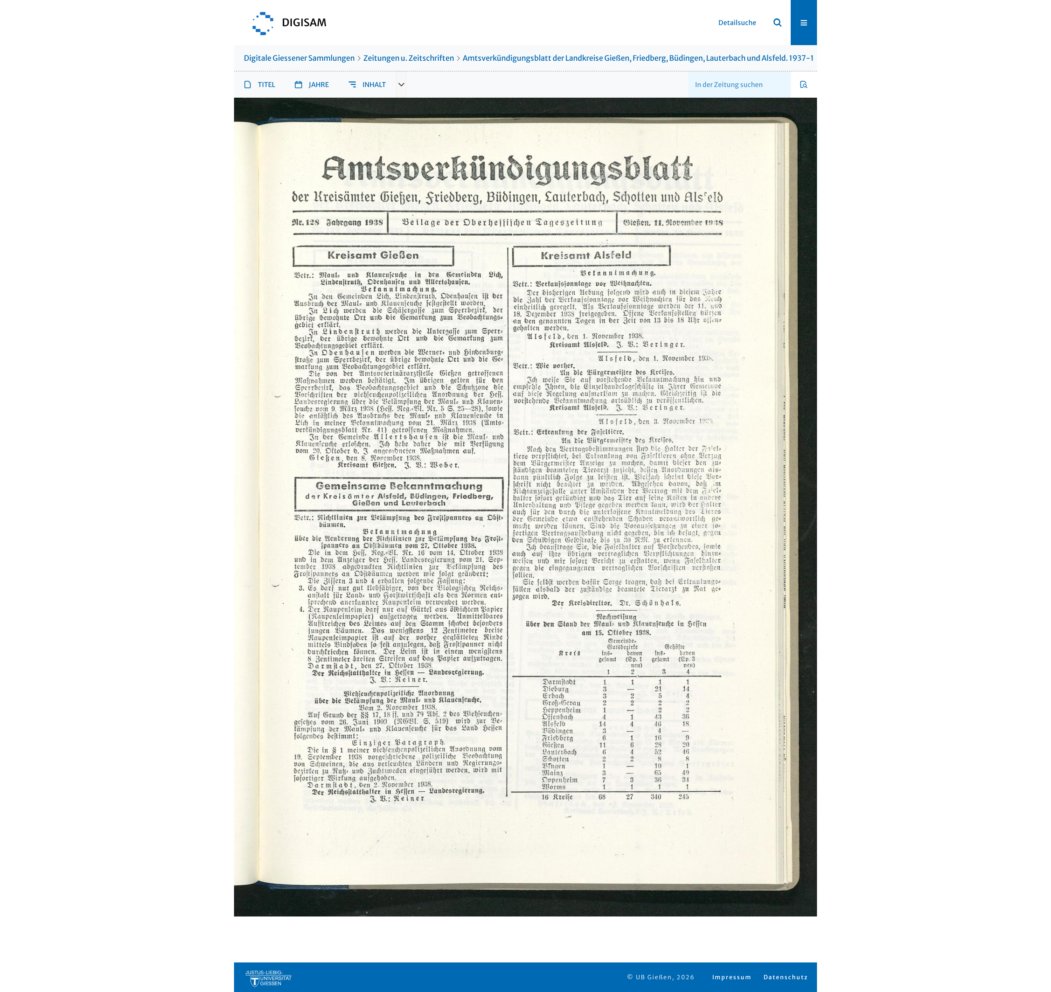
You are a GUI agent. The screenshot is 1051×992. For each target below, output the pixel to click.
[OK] (777, 22)
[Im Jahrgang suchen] (804, 84)
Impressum (732, 977)
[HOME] (285, 22)
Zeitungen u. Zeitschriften (408, 58)
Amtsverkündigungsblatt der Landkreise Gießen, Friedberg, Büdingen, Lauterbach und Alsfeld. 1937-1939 (645, 58)
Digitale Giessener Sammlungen (299, 58)
